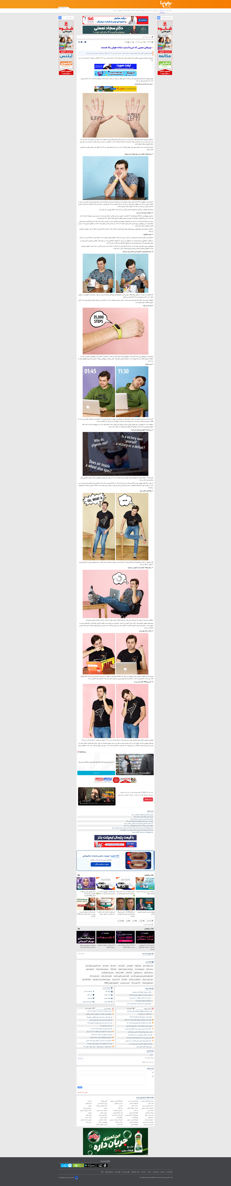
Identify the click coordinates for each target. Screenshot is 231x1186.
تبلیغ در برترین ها (126, 1172)
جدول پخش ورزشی (87, 1002)
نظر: (153, 1076)
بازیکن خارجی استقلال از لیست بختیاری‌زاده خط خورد (139, 1026)
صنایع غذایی (120, 1118)
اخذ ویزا (89, 1101)
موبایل (89, 1113)
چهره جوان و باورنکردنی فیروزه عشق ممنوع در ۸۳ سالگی (137, 1020)
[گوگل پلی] (90, 1166)
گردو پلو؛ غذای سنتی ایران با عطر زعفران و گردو (101, 1020)
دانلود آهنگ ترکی (86, 980)
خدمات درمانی (134, 1106)
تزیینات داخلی (103, 1118)
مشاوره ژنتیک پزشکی (106, 976)
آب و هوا (90, 995)
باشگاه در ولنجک (120, 973)
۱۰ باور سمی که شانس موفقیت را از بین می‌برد (140, 998)
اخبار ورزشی (156, 11)
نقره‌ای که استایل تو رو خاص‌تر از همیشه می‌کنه (141, 819)
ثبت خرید (96, 773)
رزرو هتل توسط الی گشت (102, 969)
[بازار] (78, 1166)
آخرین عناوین (147, 1008)
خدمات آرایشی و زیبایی (148, 1106)
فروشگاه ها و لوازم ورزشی (131, 1115)
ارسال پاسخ (80, 1058)
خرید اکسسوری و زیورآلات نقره (93, 966)
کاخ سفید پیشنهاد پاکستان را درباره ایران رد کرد (140, 1044)
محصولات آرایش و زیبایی (147, 1108)
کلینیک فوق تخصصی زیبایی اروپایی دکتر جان (142, 976)
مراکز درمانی (151, 1111)
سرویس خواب (103, 1113)
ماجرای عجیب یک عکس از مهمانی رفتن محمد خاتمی (99, 1041)
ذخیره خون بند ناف (94, 976)
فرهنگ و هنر (127, 11)
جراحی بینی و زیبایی (149, 1125)
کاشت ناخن (151, 1103)
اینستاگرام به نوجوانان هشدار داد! (143, 1001)
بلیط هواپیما (138, 966)
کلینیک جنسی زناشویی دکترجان (121, 976)
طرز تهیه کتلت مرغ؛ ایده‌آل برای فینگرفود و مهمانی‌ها (99, 1017)
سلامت (133, 11)
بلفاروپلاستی (130, 966)
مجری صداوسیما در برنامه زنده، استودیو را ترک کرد (99, 1011)
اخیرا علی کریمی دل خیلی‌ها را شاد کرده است (101, 1029)
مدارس (121, 1106)
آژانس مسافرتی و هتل (101, 1125)
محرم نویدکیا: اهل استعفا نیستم (144, 1047)
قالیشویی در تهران (102, 1122)
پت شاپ (136, 1111)
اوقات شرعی (107, 1002)
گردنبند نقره (105, 966)
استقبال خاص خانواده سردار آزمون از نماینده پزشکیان (99, 1014)
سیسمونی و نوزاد (87, 1108)
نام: (153, 1072)
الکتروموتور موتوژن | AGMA (111, 983)
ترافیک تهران (107, 998)
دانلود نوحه (124, 980)
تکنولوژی (120, 11)
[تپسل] (78, 752)
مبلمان (105, 1108)
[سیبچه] (102, 1166)
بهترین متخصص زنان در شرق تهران (101, 980)
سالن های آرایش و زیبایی (147, 1101)
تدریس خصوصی (118, 1103)
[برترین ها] (166, 4)
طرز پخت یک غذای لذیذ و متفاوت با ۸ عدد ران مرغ (99, 1032)
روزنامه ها (108, 991)
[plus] (85, 42)
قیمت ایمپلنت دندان (148, 966)
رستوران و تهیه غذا (118, 1111)
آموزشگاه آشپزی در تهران (116, 1101)
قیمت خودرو (107, 995)
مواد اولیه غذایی (90, 969)
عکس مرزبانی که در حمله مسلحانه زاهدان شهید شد (139, 1038)
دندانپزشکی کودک (149, 1120)
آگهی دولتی (117, 1172)
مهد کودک (120, 1108)
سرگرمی (115, 11)
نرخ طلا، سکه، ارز (88, 991)
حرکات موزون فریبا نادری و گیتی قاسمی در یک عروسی (138, 1041)
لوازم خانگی (88, 1115)
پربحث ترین (88, 1008)
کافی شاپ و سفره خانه (117, 1115)
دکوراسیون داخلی (103, 1115)
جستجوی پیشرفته (109, 1172)
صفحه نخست (168, 11)
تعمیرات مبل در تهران (102, 1111)
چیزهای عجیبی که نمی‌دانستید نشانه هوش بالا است (139, 1004)
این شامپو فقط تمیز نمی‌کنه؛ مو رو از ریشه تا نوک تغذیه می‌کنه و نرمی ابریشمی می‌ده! (132, 828)
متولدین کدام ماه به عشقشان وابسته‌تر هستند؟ (140, 995)
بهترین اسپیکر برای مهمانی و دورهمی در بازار (142, 815)
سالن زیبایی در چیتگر (148, 980)
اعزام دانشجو (88, 1103)
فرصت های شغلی (135, 1172)
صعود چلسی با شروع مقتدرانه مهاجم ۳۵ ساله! (141, 1017)
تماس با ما (143, 1172)
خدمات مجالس (119, 1122)
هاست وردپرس (116, 980)
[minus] (81, 42)
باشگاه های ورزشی (133, 1113)
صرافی (89, 1106)
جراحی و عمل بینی (124, 983)
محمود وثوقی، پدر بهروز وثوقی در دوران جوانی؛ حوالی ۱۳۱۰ (97, 1047)
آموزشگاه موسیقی (133, 1122)
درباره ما (149, 1172)
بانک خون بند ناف (136, 983)
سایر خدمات (88, 1122)
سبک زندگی (149, 11)
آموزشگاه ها (135, 1118)
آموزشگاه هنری (134, 1125)
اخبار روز (162, 11)
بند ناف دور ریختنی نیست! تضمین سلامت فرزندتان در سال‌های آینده (136, 830)
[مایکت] (66, 1166)
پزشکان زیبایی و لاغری (148, 1122)
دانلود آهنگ (113, 969)
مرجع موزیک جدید (139, 969)
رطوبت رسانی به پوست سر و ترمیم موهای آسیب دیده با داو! (138, 826)
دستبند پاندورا (149, 969)
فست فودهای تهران (118, 1113)
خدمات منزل (88, 1118)
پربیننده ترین (107, 1008)
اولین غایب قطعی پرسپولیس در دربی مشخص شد (140, 1035)
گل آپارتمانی (129, 973)
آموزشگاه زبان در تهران (132, 1120)
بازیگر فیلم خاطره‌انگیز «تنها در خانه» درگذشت (101, 1038)
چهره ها (143, 11)
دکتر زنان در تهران (149, 1115)
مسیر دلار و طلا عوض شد (106, 1026)
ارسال (79, 1087)
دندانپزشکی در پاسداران (134, 980)
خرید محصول (148, 799)
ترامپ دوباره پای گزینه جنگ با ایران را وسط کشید (140, 1032)
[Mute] (120, 774)
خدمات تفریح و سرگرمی (85, 1111)
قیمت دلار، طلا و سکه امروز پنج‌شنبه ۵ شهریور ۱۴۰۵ (100, 1023)
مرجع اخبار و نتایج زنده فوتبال (125, 969)
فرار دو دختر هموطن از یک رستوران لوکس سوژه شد (99, 1044)
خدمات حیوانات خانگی (132, 1108)
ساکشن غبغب (121, 966)
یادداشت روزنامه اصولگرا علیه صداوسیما (141, 992)
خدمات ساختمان (103, 1120)
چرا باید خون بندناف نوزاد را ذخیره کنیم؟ (143, 817)
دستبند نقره (113, 966)
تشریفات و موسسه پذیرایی (116, 1120)
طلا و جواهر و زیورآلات (101, 1106)
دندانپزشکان (151, 1118)
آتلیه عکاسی (120, 1125)
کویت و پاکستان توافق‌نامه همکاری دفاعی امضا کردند (139, 1011)
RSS (102, 1172)
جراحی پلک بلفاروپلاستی (108, 973)
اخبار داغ (129, 1008)
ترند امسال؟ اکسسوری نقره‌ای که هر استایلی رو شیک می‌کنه (138, 823)
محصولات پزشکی (134, 1103)
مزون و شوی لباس (102, 1103)
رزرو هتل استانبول (148, 973)
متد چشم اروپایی (138, 973)
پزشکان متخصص (149, 1113)
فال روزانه (90, 998)
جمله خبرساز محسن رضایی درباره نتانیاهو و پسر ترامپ (138, 1029)
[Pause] (118, 774)
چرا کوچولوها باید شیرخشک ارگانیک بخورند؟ (142, 832)
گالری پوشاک (104, 1101)
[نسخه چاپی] (79, 42)
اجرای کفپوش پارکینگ (147, 983)
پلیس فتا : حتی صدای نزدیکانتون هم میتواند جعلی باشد (139, 821)
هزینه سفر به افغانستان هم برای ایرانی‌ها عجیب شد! (139, 1023)
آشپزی (138, 11)
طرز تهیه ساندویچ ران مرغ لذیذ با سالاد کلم (101, 1035)
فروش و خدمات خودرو (86, 1120)
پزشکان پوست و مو (133, 1101)
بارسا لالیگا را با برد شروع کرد (145, 1014)
